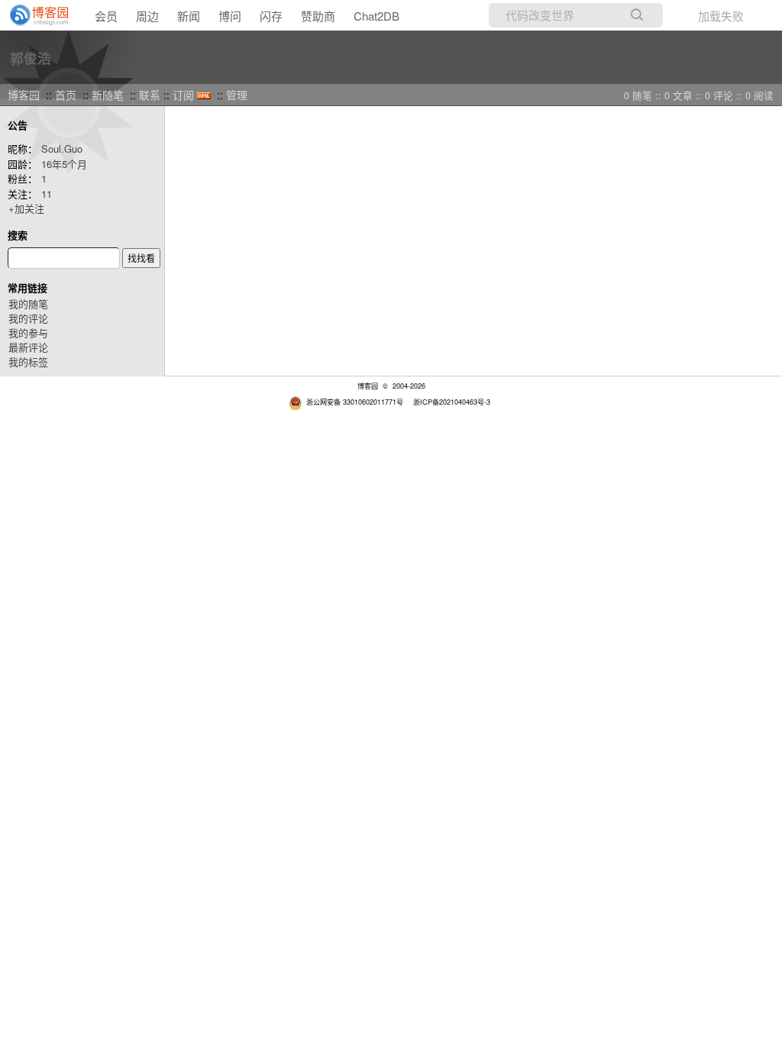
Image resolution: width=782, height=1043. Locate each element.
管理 (236, 94)
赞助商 (318, 16)
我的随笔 (28, 303)
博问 (229, 16)
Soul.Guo (61, 148)
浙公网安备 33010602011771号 (354, 402)
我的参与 (28, 332)
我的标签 (28, 361)
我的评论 (28, 318)
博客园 (24, 94)
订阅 (183, 94)
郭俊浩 (30, 57)
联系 (149, 94)
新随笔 (108, 94)
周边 (147, 16)
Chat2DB (376, 16)
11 (46, 193)
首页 (65, 94)
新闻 (188, 16)
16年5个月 (64, 164)
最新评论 (28, 347)
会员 (106, 16)
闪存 (271, 16)
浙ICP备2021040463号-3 (451, 402)
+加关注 (26, 208)
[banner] (34, 15)
